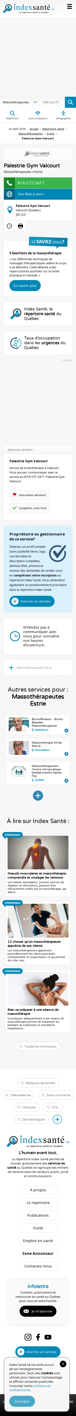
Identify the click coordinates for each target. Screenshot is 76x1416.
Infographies (63, 118)
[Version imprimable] (20, 225)
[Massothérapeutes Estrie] (38, 795)
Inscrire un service (35, 601)
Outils (38, 1228)
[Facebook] (38, 1337)
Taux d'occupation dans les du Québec (45, 343)
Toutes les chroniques (40, 1046)
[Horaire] (9, 225)
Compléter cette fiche (33, 508)
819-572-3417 (31, 183)
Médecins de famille (40, 1083)
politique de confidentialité (30, 1388)
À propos (38, 1189)
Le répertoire (38, 1202)
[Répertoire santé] (57, 1119)
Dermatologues (34, 1119)
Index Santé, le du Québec (42, 314)
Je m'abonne (42, 1311)
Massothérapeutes (30, 133)
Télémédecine (20, 1095)
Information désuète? (32, 495)
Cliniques (29, 1107)
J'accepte (22, 1401)
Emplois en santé (38, 1240)
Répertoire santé (53, 129)
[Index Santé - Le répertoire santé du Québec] (28, 9)
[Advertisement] (38, 57)
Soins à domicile (58, 1095)
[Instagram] (28, 1337)
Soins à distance (38, 118)
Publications (38, 1215)
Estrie (50, 133)
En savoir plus (25, 285)
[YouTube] (48, 1337)
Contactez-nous (38, 1266)
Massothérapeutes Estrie (34, 668)
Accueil (34, 129)
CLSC (55, 1107)
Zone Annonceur (38, 1253)
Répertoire (12, 118)
